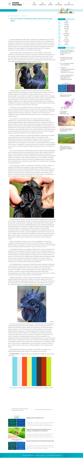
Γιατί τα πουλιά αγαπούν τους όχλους (43, 409)
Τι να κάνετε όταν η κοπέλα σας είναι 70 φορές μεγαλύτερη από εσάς (19, 409)
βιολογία (24, 15)
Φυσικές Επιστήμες (14, 15)
